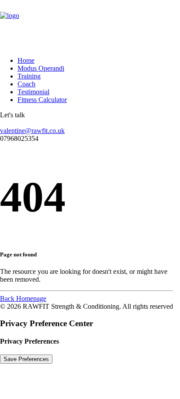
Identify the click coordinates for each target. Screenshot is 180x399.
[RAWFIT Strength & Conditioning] (90, 25)
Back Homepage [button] (23, 298)
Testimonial (33, 91)
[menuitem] (88, 61)
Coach (26, 84)
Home (26, 60)
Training (29, 76)
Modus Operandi (40, 68)
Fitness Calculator (42, 99)
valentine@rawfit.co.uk (32, 130)
